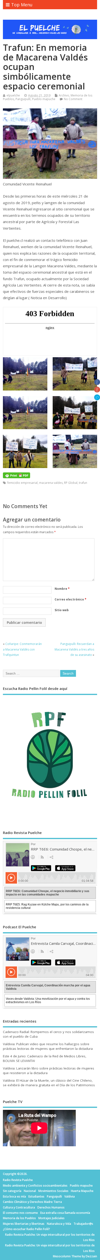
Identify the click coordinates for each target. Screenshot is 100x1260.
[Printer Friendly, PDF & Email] (16, 475)
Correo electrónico (70, 599)
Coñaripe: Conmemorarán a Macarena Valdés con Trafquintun (22, 649)
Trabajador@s (83, 1224)
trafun (83, 483)
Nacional (30, 1191)
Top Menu (22, 5)
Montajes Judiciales (51, 1218)
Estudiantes (36, 1196)
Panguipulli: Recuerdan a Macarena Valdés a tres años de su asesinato (74, 649)
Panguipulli (23, 99)
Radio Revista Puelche (18, 1180)
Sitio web (62, 610)
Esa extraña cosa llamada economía (65, 1213)
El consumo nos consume (20, 1213)
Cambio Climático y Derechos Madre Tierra (32, 1202)
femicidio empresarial (22, 483)
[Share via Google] (97, 391)
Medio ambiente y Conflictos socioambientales (35, 1185)
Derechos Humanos (51, 1207)
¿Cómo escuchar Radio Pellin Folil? (26, 1229)
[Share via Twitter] (97, 398)
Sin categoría (12, 1191)
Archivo (64, 95)
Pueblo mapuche (43, 99)
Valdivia (69, 1196)
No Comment (73, 99)
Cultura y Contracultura (19, 1207)
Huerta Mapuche (82, 1191)
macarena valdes (51, 483)
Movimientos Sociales (53, 1191)
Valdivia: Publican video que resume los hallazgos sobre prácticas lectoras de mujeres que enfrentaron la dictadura (48, 1046)
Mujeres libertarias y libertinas (23, 1224)
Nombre (62, 589)
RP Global (70, 483)
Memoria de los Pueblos (19, 1218)
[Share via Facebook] (97, 383)
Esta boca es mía (14, 1196)
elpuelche (13, 95)
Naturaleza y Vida (59, 1224)
